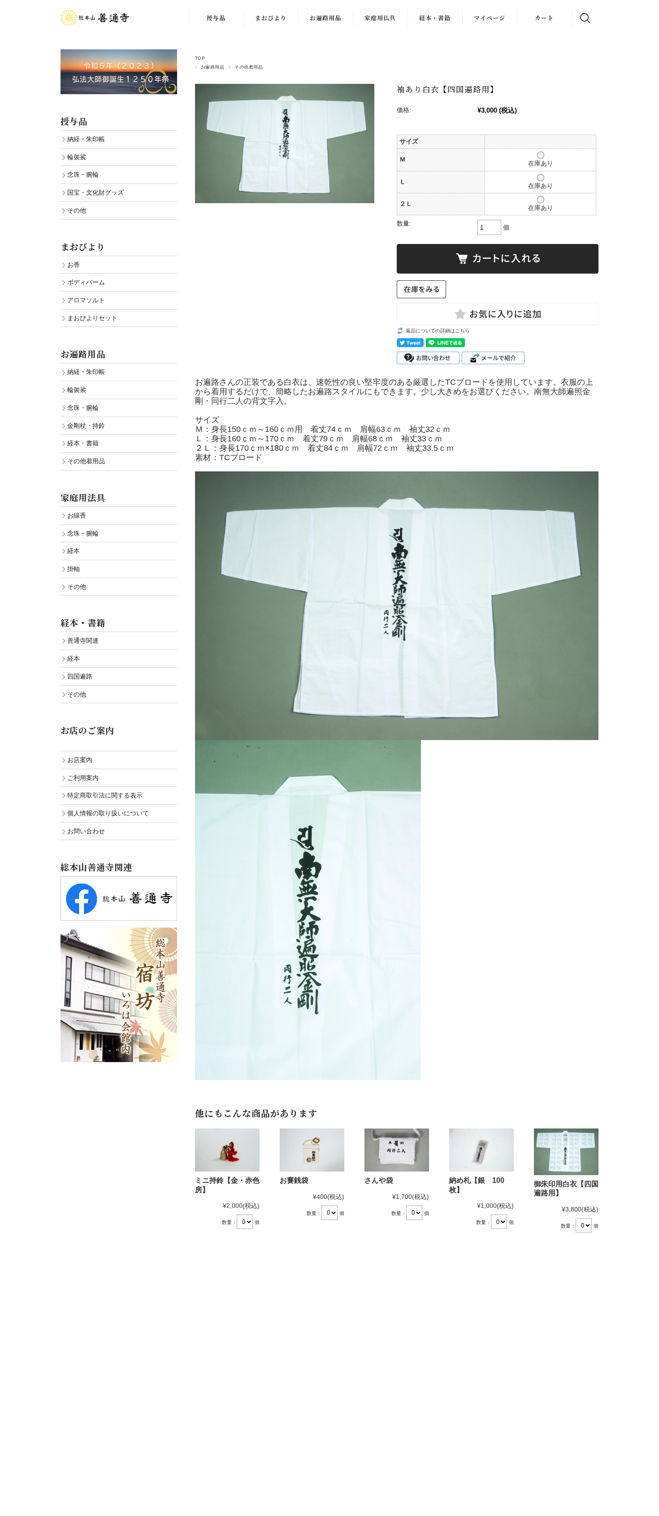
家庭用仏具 (380, 17)
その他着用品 (248, 67)
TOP (200, 58)
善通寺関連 (83, 640)
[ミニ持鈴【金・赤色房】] (227, 1150)
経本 (73, 550)
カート (544, 17)
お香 (73, 264)
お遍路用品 (325, 17)
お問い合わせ (86, 831)
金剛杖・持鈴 (86, 425)
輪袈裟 (76, 157)
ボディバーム (86, 282)
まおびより (270, 17)
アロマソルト (86, 300)
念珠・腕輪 (83, 174)
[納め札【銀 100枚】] (481, 1150)
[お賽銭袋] (312, 1150)
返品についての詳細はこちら (438, 330)
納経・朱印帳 (86, 139)
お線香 (76, 515)
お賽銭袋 (294, 1180)
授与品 (216, 17)
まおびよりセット (92, 318)
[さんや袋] (396, 1150)
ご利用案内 (83, 777)
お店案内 (79, 759)
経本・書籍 (435, 17)
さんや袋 (378, 1180)
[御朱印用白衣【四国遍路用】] (566, 1151)
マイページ (489, 17)
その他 (76, 210)
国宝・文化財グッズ (95, 192)
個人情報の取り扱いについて (108, 813)
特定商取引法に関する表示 (105, 795)
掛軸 (73, 568)
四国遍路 (79, 676)
